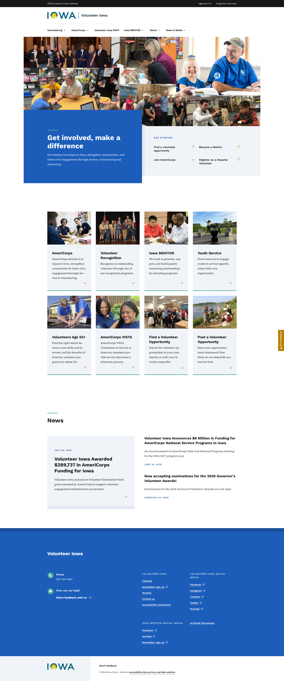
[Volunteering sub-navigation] (64, 30)
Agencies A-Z (205, 3)
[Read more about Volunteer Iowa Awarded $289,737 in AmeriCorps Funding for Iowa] (126, 497)
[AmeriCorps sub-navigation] (87, 30)
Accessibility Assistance (156, 604)
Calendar (147, 581)
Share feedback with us (71, 597)
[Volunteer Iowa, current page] (62, 15)
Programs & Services (226, 3)
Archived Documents (202, 623)
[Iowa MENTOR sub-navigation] (143, 30)
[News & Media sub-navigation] (184, 30)
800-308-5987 (64, 579)
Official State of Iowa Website (62, 3)
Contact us (148, 598)
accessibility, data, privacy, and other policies (152, 672)
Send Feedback (108, 665)
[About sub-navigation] (159, 30)
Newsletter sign (153, 587)
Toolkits (146, 593)
